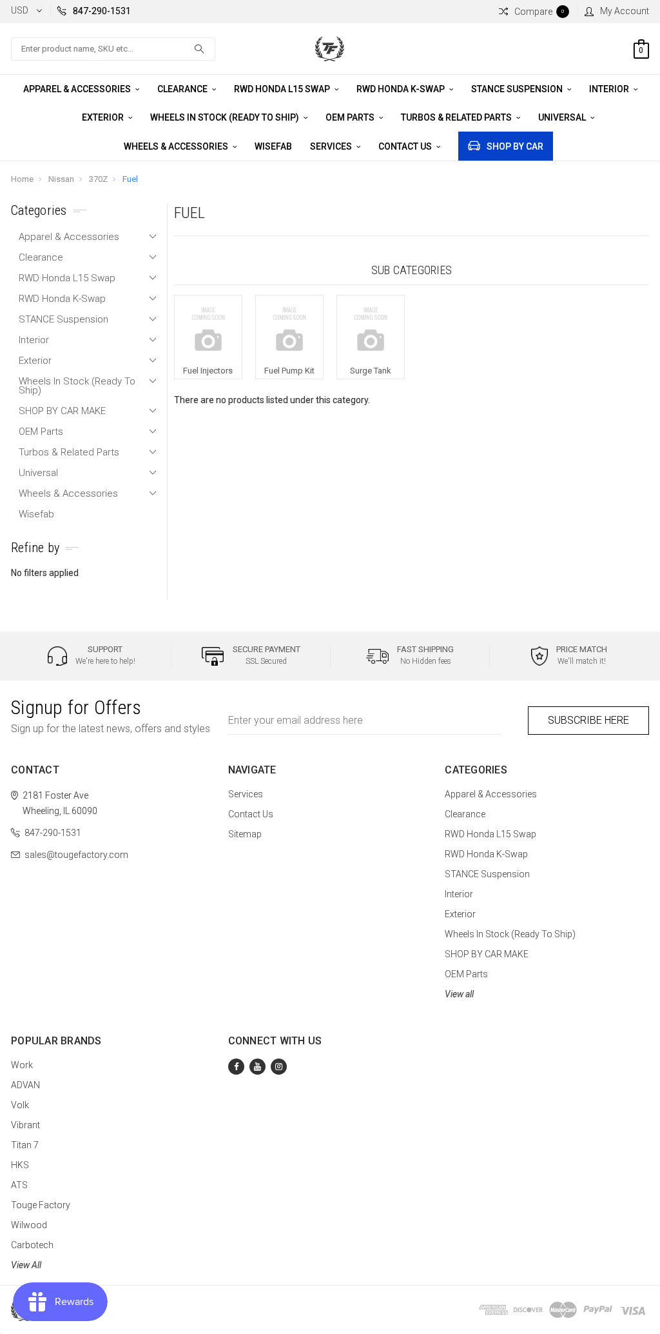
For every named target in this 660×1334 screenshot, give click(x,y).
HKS (20, 1165)
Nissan (61, 179)
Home (22, 179)
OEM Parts (350, 117)
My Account (624, 11)
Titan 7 (25, 1145)
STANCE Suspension (518, 89)
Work (22, 1065)
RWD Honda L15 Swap (283, 89)
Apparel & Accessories (78, 89)
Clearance (183, 89)
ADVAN (25, 1085)
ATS (19, 1185)
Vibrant (25, 1125)
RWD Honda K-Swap (401, 89)
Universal (563, 117)
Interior (610, 89)
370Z (98, 179)
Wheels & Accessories (177, 146)
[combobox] (113, 49)
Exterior (104, 117)
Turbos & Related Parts (457, 117)
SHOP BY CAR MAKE (62, 411)
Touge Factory (40, 1205)
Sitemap (245, 834)
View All (26, 1265)
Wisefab (273, 146)
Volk (20, 1105)
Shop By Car (515, 146)
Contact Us (406, 146)
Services (332, 146)
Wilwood (29, 1225)
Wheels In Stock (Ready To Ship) (225, 117)
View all (459, 994)
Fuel (130, 179)
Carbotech (32, 1245)
